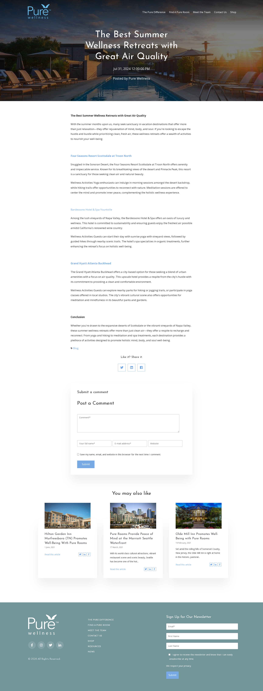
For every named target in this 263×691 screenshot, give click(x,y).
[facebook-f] (32, 645)
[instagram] (41, 645)
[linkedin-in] (60, 645)
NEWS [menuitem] (91, 652)
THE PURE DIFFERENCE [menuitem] (101, 620)
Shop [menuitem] (233, 12)
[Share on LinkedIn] (131, 367)
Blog (76, 348)
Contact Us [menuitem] (220, 12)
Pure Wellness (139, 78)
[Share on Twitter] (122, 367)
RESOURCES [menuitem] (94, 647)
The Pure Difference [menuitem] (153, 12)
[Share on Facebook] (141, 367)
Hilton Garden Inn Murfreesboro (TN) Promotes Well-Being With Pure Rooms (66, 538)
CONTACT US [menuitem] (95, 636)
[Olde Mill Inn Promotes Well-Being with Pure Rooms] (199, 516)
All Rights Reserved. (49, 659)
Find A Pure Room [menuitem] (179, 12)
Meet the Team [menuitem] (201, 12)
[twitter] (50, 645)
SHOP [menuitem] (91, 641)
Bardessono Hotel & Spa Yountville (92, 209)
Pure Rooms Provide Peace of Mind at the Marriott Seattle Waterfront (131, 538)
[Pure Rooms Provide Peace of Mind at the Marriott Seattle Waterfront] (133, 516)
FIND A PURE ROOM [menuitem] (99, 625)
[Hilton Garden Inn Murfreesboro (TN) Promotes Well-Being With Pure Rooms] (68, 516)
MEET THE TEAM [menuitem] (97, 631)
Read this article (52, 554)
